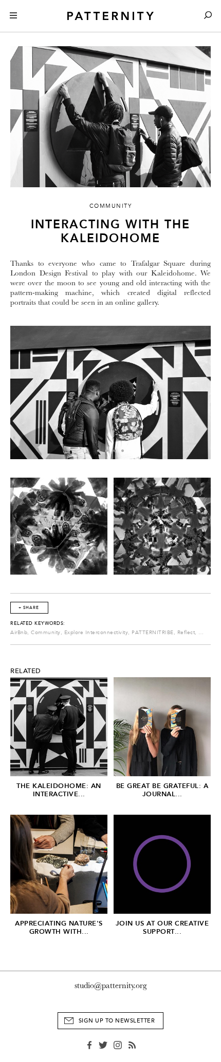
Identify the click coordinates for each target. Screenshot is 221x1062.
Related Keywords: (37, 623)
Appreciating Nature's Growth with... (59, 927)
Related (25, 671)
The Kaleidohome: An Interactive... (58, 789)
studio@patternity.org (111, 985)
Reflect (186, 633)
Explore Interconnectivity (96, 633)
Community (46, 633)
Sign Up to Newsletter (117, 1020)
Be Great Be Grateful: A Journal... (162, 789)
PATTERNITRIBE (153, 633)
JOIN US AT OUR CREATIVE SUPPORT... (162, 927)
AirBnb (18, 633)
